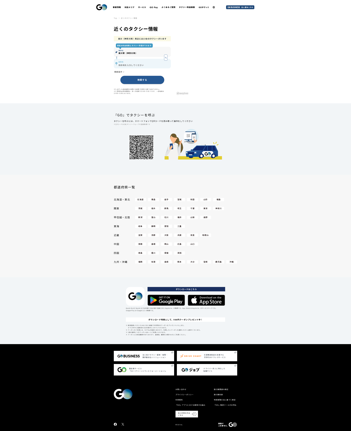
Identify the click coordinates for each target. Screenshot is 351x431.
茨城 (140, 208)
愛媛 (166, 252)
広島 (179, 244)
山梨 (192, 217)
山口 (192, 244)
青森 (153, 199)
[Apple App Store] (206, 300)
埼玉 (179, 208)
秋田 (192, 199)
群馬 (166, 208)
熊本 (179, 261)
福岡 (140, 261)
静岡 (153, 226)
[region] (206, 66)
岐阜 (140, 226)
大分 (192, 261)
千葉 (192, 208)
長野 (205, 217)
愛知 (166, 226)
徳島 (140, 252)
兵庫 (179, 235)
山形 (205, 199)
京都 (153, 235)
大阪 (166, 235)
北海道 (140, 199)
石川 (166, 217)
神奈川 (218, 208)
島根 (153, 244)
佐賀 (153, 261)
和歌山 (205, 235)
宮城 (179, 199)
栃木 (153, 208)
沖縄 (232, 261)
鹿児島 (218, 261)
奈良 (192, 235)
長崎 (166, 261)
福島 (218, 199)
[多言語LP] (214, 7)
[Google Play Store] (166, 300)
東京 (205, 208)
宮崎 (205, 261)
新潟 (140, 217)
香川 (153, 252)
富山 (153, 217)
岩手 (166, 199)
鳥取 (140, 244)
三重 (179, 226)
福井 (179, 217)
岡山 (166, 244)
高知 (179, 252)
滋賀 (140, 235)
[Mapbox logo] (182, 93)
